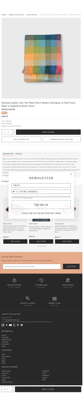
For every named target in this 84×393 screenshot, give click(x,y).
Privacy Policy (27, 197)
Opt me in (41, 204)
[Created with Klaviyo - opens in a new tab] (41, 220)
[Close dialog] (71, 174)
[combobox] (15, 192)
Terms (31, 197)
